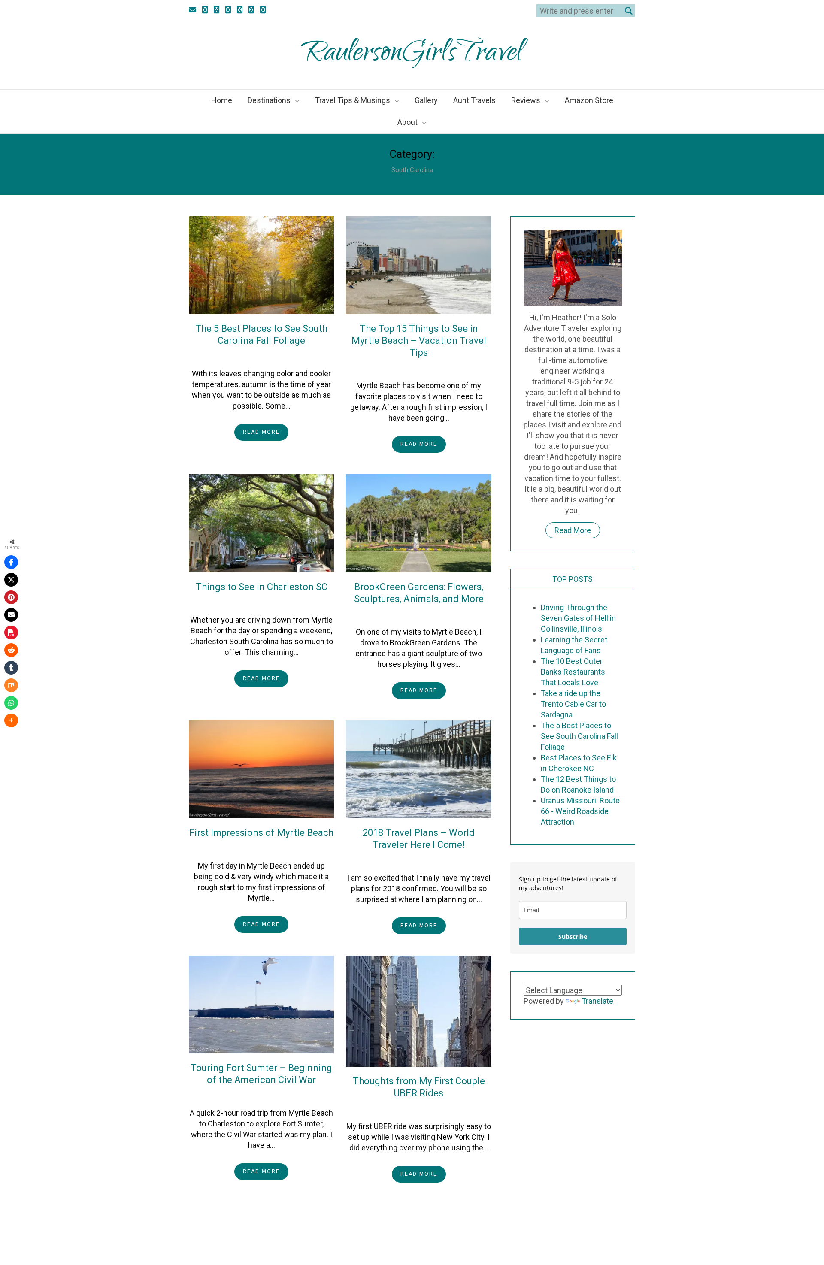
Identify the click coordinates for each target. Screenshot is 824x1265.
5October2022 (247, 356)
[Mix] (11, 685)
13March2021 (247, 602)
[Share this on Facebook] (11, 562)
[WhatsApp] (11, 703)
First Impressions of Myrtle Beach (261, 832)
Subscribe (572, 936)
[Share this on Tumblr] (11, 668)
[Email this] (11, 615)
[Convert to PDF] (11, 632)
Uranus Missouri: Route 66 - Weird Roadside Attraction (580, 811)
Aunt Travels (474, 100)
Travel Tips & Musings (352, 100)
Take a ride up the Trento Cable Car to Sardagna (573, 704)
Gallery (426, 100)
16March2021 (404, 368)
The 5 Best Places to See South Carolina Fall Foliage (579, 736)
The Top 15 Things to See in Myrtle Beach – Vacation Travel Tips (418, 340)
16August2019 (404, 614)
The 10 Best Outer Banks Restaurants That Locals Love (573, 672)
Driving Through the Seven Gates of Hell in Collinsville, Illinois (578, 618)
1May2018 (247, 848)
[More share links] (11, 720)
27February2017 (405, 1109)
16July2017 (247, 1095)
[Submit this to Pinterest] (11, 597)
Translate (597, 1000)
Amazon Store (589, 100)
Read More (261, 432)
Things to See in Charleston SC (261, 586)
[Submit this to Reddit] (11, 650)
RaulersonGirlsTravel (412, 54)
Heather (291, 356)
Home (221, 100)
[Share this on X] (11, 580)
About (407, 122)
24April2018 (405, 860)
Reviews (525, 100)
